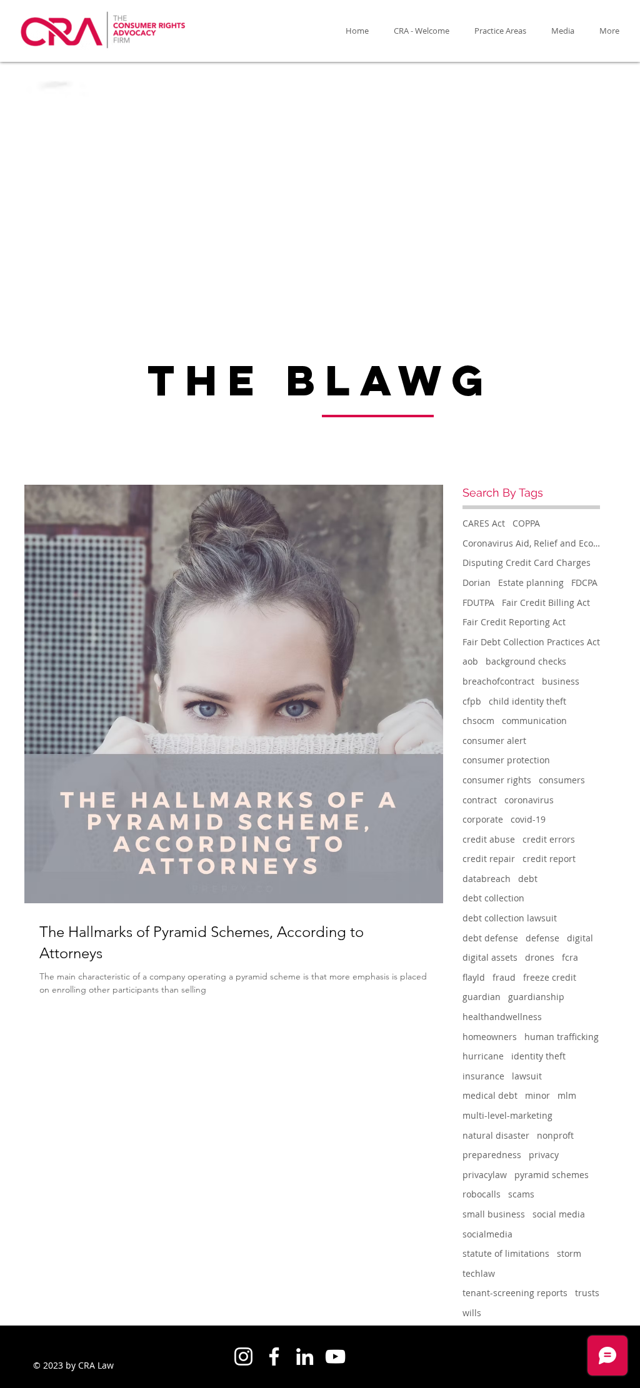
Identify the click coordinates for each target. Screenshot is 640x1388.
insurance (483, 1076)
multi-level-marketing (507, 1115)
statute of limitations (505, 1253)
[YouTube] (335, 1356)
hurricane (483, 1056)
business (560, 681)
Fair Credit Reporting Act (514, 622)
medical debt (490, 1095)
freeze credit (549, 977)
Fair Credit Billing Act (546, 602)
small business (493, 1214)
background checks (526, 661)
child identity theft (527, 701)
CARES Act (483, 523)
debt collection (493, 898)
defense (542, 938)
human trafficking (561, 1037)
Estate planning (531, 582)
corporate (482, 819)
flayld (473, 977)
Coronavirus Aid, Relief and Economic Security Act (531, 543)
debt (528, 879)
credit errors (548, 839)
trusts (587, 1293)
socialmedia (487, 1234)
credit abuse (488, 839)
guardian (481, 997)
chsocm (478, 720)
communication (534, 720)
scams (521, 1194)
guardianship (536, 997)
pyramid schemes (551, 1175)
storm (569, 1253)
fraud (504, 977)
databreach (486, 879)
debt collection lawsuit (509, 918)
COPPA (526, 523)
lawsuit (527, 1076)
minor (537, 1095)
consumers (562, 780)
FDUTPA (478, 602)
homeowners (489, 1037)
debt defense (490, 938)
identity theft (538, 1056)
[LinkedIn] (304, 1356)
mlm (567, 1095)
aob (470, 661)
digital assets (490, 957)
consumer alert (494, 740)
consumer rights (496, 780)
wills (471, 1313)
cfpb (471, 701)
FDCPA (584, 582)
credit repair (488, 859)
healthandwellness (502, 1017)
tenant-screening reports (515, 1293)
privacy (544, 1155)
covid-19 (528, 819)
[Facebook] (274, 1356)
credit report (549, 859)
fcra (570, 957)
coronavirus (529, 800)
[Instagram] (243, 1356)
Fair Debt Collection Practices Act (531, 642)
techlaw (478, 1273)
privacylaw (484, 1175)
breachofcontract (498, 681)
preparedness (491, 1155)
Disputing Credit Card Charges (526, 562)
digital (580, 938)
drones (539, 957)
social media (558, 1214)
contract (479, 800)
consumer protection (506, 760)
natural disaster (495, 1135)
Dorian (476, 582)
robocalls (481, 1194)
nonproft (555, 1135)
